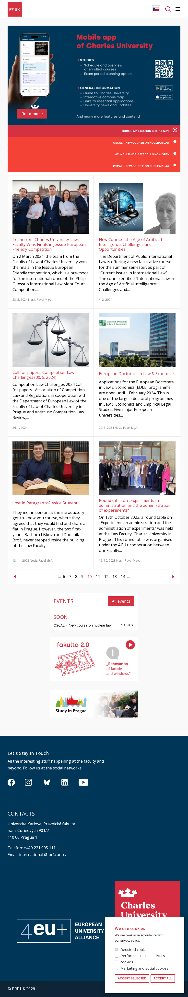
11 (97, 576)
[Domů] (15, 9)
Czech (156, 9)
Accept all (162, 978)
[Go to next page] (173, 574)
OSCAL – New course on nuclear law (83, 625)
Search (168, 9)
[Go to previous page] (15, 574)
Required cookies (135, 949)
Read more (32, 113)
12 (105, 576)
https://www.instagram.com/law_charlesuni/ (28, 782)
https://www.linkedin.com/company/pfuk (65, 782)
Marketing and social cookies (144, 968)
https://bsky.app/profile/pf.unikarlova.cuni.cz (47, 782)
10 (88, 577)
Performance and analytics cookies (142, 958)
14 (122, 576)
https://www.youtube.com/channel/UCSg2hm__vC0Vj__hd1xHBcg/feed (83, 782)
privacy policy (129, 940)
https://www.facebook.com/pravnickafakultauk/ (11, 782)
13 (113, 576)
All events (121, 601)
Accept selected (132, 978)
